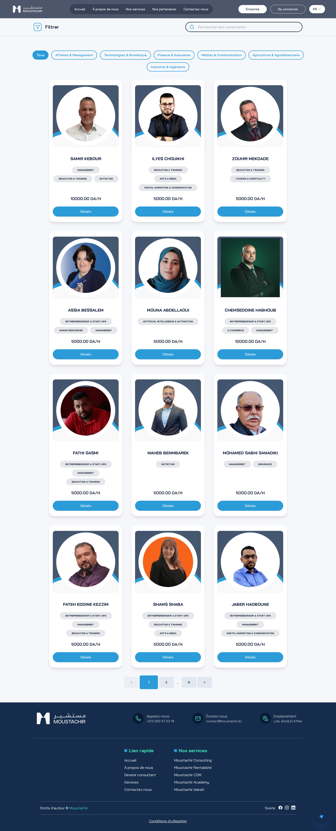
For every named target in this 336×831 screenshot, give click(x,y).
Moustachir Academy (191, 782)
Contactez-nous (196, 9)
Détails (85, 211)
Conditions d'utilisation (168, 821)
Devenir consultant (140, 775)
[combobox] (317, 9)
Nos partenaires (164, 9)
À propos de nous (106, 9)
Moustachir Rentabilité (193, 767)
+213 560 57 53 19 (160, 721)
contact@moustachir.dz (224, 721)
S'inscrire (252, 9)
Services (131, 782)
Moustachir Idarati (189, 789)
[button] (321, 816)
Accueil (79, 9)
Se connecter (288, 9)
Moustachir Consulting (193, 760)
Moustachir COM (187, 775)
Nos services (135, 9)
